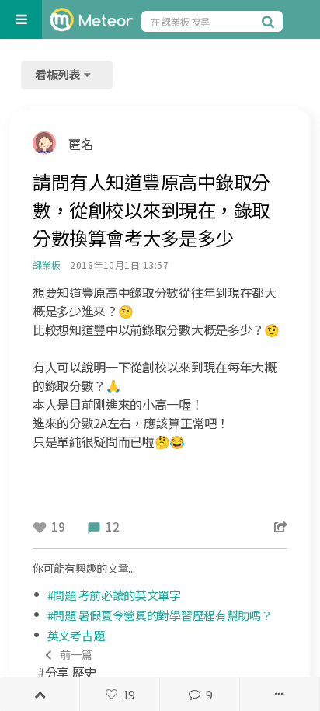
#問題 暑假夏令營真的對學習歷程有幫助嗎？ (160, 615)
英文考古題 (76, 635)
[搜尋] (270, 21)
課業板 (46, 264)
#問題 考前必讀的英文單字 (114, 594)
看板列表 (59, 74)
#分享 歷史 (66, 664)
